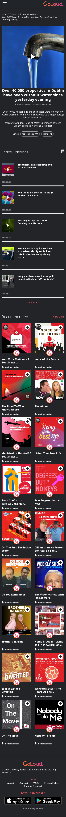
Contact (23, 783)
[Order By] (62, 151)
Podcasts (13, 14)
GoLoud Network (33, 786)
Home (4, 14)
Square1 (40, 808)
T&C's (36, 783)
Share (45, 133)
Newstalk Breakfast (28, 14)
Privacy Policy (51, 783)
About (10, 783)
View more (33, 302)
